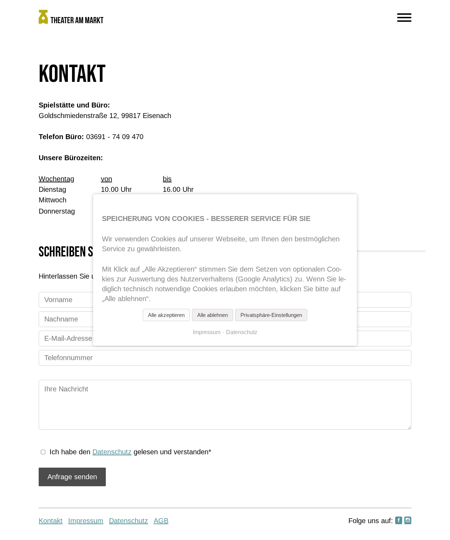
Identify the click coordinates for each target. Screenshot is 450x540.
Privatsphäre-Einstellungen (271, 315)
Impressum (85, 521)
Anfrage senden (72, 477)
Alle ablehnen (212, 315)
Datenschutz (111, 452)
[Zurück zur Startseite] (177, 18)
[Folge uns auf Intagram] (407, 521)
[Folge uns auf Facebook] (398, 521)
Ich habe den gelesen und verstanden (130, 452)
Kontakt (51, 521)
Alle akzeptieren (166, 315)
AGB (161, 521)
